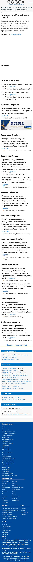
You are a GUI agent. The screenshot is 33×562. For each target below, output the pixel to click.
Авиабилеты (15, 500)
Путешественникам (8, 461)
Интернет (15, 498)
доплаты (28, 414)
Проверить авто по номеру (10, 508)
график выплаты (18, 414)
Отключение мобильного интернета (15, 355)
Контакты (5, 534)
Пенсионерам (6, 441)
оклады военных (19, 399)
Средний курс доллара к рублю (12, 388)
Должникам (5, 469)
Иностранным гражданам (9, 475)
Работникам (5, 465)
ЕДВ (15, 397)
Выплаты (10, 7)
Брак (3, 494)
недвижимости (15, 384)
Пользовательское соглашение (19, 558)
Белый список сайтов (9, 357)
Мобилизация (6, 481)
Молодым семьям (7, 435)
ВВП (10, 375)
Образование (16, 489)
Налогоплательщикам (8, 458)
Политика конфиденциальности (16, 560)
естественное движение (10, 381)
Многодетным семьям (8, 433)
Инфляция (5, 375)
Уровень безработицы (20, 375)
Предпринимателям (8, 463)
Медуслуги (15, 485)
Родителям (5, 427)
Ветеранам (5, 471)
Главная (3, 13)
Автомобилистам (7, 452)
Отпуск (14, 492)
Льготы (3, 7)
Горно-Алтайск (15, 34)
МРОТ (4, 373)
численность (14, 377)
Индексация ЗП (7, 399)
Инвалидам (5, 437)
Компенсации (6, 487)
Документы (16, 10)
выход (9, 414)
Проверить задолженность (10, 510)
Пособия (10, 397)
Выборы (14, 481)
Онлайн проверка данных (9, 516)
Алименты (5, 492)
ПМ (8, 373)
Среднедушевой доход (18, 373)
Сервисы (24, 10)
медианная (12, 368)
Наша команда (6, 530)
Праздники (5, 502)
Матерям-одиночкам (8, 431)
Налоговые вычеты (17, 487)
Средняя (4, 368)
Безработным (6, 467)
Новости (3, 10)
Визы (13, 483)
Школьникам (5, 445)
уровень (20, 379)
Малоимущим (6, 429)
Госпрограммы (16, 496)
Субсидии (15, 494)
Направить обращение (9, 518)
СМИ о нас (5, 532)
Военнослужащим (7, 473)
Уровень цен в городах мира (11, 386)
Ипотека (4, 496)
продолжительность (9, 379)
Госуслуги (5, 500)
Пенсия (4, 397)
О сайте (4, 524)
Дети (15, 7)
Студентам (5, 447)
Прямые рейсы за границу (11, 359)
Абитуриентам (6, 450)
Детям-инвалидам (7, 439)
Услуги (9, 10)
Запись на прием (7, 514)
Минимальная (6, 371)
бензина (23, 384)
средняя (15, 371)
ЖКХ (19, 397)
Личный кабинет (7, 512)
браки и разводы (25, 381)
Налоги (20, 7)
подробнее (11, 86)
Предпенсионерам (7, 443)
